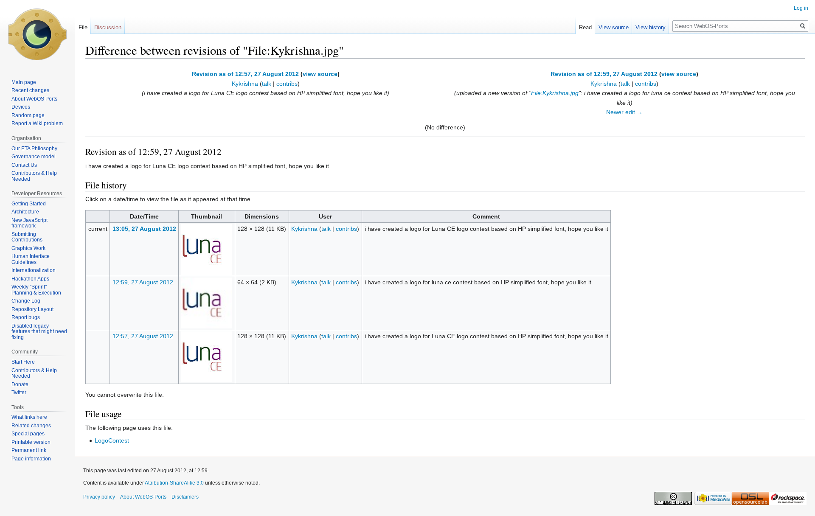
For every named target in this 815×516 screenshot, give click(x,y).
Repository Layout (32, 309)
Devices (20, 107)
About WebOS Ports (34, 99)
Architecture (25, 212)
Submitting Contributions (26, 237)
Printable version (31, 442)
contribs (287, 83)
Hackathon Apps (30, 279)
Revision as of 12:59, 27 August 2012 (604, 73)
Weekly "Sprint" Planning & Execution (36, 290)
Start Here (23, 362)
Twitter (18, 392)
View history (650, 27)
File (83, 27)
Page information (31, 459)
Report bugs (25, 317)
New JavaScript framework (29, 223)
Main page (23, 82)
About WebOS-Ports (143, 497)
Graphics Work (28, 248)
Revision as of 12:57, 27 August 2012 (245, 73)
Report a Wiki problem (37, 123)
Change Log (25, 301)
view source (320, 73)
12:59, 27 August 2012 (142, 282)
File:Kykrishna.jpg (555, 93)
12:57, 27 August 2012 (142, 336)
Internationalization (33, 270)
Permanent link (28, 450)
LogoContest (112, 440)
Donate (19, 384)
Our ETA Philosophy (34, 148)
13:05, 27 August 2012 (144, 228)
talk (266, 83)
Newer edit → (624, 112)
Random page (28, 115)
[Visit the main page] (37, 34)
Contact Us (24, 165)
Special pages (28, 434)
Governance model (33, 157)
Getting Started (28, 204)
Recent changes (30, 90)
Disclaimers (185, 497)
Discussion (107, 27)
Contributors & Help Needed (34, 176)
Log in (801, 8)
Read (585, 27)
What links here (29, 417)
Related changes (31, 426)
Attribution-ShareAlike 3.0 (174, 483)
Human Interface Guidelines (30, 259)
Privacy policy (99, 497)
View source (614, 27)
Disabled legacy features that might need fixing (39, 331)
